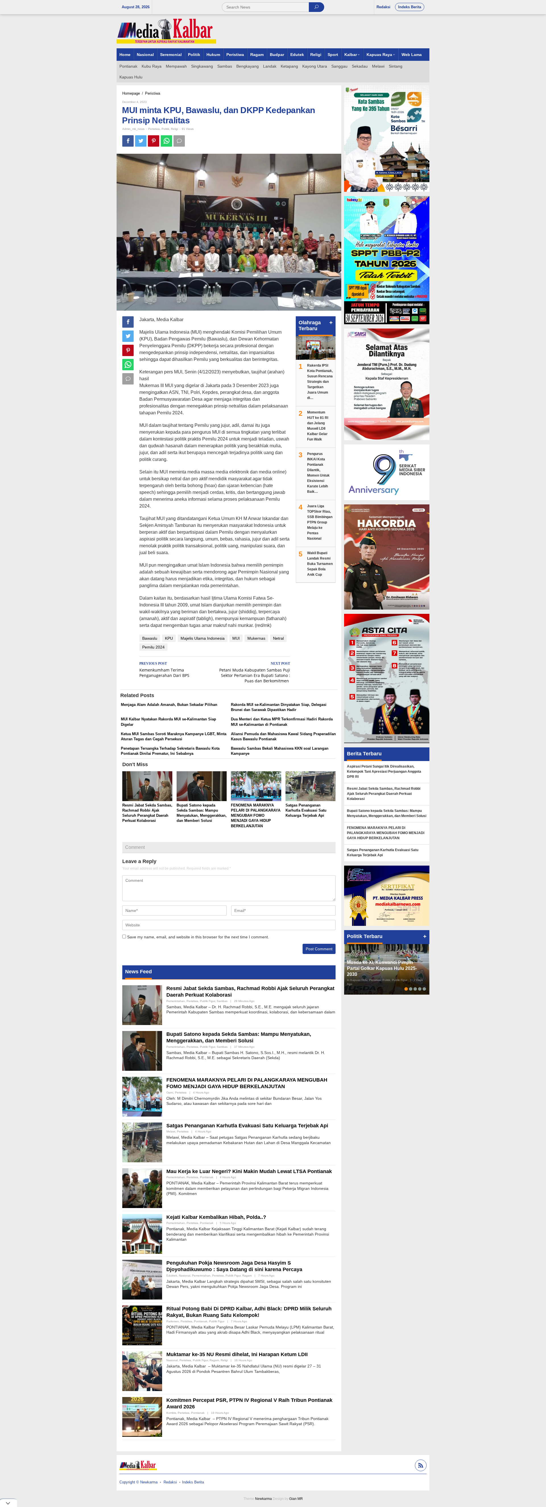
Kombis (171, 1412)
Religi (174, 128)
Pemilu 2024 (153, 647)
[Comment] (179, 141)
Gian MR (296, 1499)
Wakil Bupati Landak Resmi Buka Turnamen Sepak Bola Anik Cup (320, 564)
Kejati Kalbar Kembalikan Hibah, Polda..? (216, 1217)
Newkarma (263, 1499)
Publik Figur (207, 1001)
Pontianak (206, 1177)
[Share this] (128, 141)
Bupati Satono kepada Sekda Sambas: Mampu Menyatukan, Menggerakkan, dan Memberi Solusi (386, 813)
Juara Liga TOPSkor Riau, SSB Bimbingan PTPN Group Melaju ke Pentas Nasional (319, 522)
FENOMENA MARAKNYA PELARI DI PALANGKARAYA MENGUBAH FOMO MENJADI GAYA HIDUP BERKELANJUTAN (255, 815)
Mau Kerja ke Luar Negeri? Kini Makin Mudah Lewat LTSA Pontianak (249, 1171)
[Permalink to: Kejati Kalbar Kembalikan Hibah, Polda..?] (142, 1233)
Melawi (170, 1131)
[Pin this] (153, 141)
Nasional (184, 1275)
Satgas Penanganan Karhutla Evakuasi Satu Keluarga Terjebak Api (306, 810)
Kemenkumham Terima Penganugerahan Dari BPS (164, 670)
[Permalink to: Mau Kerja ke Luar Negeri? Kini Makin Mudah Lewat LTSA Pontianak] (142, 1188)
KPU (169, 638)
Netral (278, 638)
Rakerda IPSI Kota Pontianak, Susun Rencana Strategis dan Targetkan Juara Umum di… (320, 381)
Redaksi (170, 1482)
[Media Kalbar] (166, 31)
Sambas (222, 1001)
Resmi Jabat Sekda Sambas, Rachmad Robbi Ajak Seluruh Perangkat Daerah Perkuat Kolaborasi (383, 794)
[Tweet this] (140, 141)
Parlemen (172, 1321)
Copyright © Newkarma (138, 1482)
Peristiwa (154, 128)
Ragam (247, 1275)
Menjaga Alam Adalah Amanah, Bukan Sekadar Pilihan (169, 704)
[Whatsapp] (166, 141)
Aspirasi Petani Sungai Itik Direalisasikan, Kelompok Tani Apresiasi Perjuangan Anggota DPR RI (384, 771)
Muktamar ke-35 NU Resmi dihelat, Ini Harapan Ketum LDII (237, 1354)
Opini (169, 1092)
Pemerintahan (175, 1001)
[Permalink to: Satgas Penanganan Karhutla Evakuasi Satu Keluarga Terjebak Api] (311, 787)
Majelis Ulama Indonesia (203, 638)
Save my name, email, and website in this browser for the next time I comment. (198, 937)
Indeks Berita (193, 1482)
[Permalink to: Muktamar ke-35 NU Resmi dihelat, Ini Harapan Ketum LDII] (142, 1371)
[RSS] (420, 1466)
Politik (165, 128)
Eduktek (171, 1275)
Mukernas (256, 638)
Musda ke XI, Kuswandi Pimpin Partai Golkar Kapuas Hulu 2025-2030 (382, 968)
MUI (236, 638)
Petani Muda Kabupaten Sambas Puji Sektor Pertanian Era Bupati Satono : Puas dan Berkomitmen (254, 672)
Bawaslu (149, 638)
